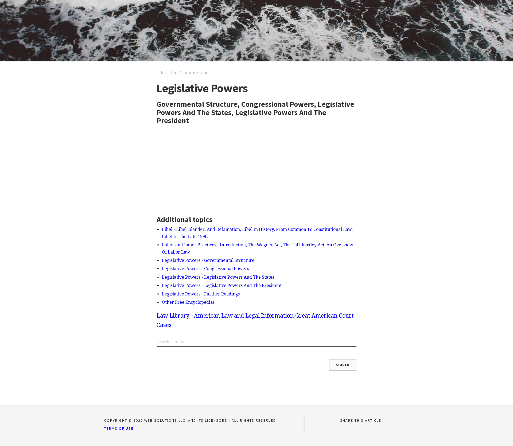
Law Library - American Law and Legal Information (225, 315)
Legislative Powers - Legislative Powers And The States (218, 277)
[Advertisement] (257, 169)
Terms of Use (119, 428)
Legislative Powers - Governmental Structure (208, 260)
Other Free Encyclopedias (188, 302)
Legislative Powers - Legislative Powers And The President (222, 285)
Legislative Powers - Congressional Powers (205, 268)
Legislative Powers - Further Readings (201, 294)
